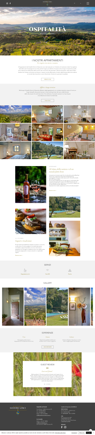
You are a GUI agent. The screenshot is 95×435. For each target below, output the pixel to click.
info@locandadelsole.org (42, 422)
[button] (88, 3)
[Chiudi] (93, 433)
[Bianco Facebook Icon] (10, 3)
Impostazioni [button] (74, 432)
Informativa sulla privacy (60, 432)
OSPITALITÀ (47, 29)
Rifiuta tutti (81, 432)
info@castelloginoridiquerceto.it (43, 415)
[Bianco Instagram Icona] (7, 3)
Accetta (88, 432)
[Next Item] (90, 306)
